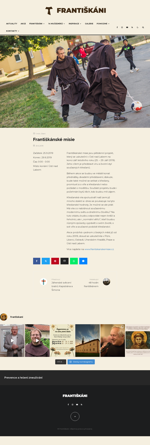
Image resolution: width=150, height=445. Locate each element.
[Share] (36, 261)
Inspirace (74, 24)
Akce (23, 24)
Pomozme (102, 24)
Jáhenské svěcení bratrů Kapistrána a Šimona (62, 284)
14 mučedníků (55, 24)
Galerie (89, 24)
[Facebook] (117, 27)
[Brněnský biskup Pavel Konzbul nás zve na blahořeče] (12, 340)
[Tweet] (46, 261)
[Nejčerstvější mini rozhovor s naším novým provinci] (37, 340)
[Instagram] (122, 27)
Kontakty (11, 31)
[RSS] (132, 27)
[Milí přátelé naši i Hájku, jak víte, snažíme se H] (87, 340)
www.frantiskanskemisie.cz (99, 249)
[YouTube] (127, 27)
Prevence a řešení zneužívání (23, 377)
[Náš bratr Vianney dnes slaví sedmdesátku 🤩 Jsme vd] (112, 340)
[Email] (64, 261)
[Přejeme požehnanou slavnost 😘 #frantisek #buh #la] (138, 340)
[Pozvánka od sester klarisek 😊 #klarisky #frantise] (62, 340)
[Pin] (55, 261)
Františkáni (35, 24)
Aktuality (11, 24)
